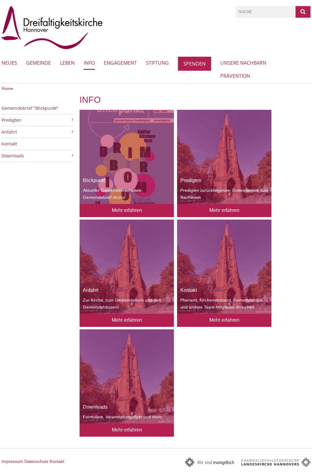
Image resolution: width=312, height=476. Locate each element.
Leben (67, 62)
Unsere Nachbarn (243, 62)
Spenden (194, 63)
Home (7, 88)
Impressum (12, 461)
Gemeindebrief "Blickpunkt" (30, 108)
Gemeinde (38, 62)
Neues (9, 62)
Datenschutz (36, 461)
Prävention (235, 76)
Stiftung (157, 62)
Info (89, 62)
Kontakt (9, 144)
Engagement (120, 62)
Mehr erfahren (127, 210)
